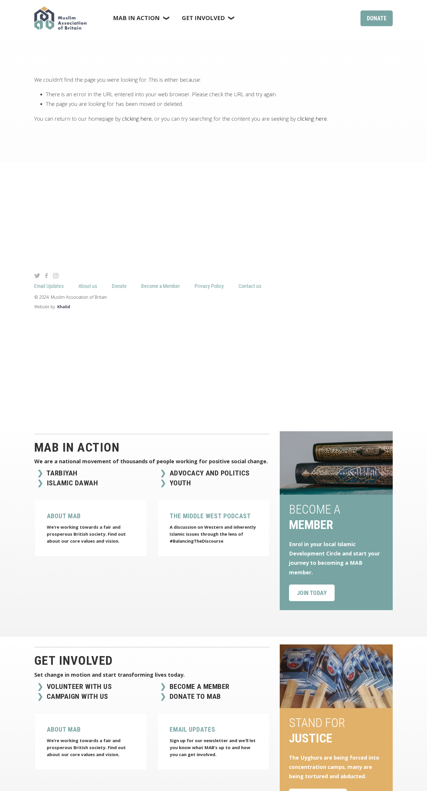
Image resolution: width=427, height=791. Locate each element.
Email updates (192, 729)
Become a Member (160, 286)
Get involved (73, 660)
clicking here (137, 118)
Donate (377, 18)
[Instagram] (56, 276)
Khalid (63, 306)
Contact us (249, 286)
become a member (198, 686)
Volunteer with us (78, 686)
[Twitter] (37, 276)
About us (87, 286)
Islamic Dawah (71, 483)
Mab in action (77, 447)
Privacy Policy (209, 286)
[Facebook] (46, 276)
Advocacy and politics (209, 473)
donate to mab (194, 696)
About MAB (64, 516)
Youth (179, 483)
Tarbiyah (61, 473)
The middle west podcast (210, 516)
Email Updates (49, 286)
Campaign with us (76, 696)
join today (312, 592)
